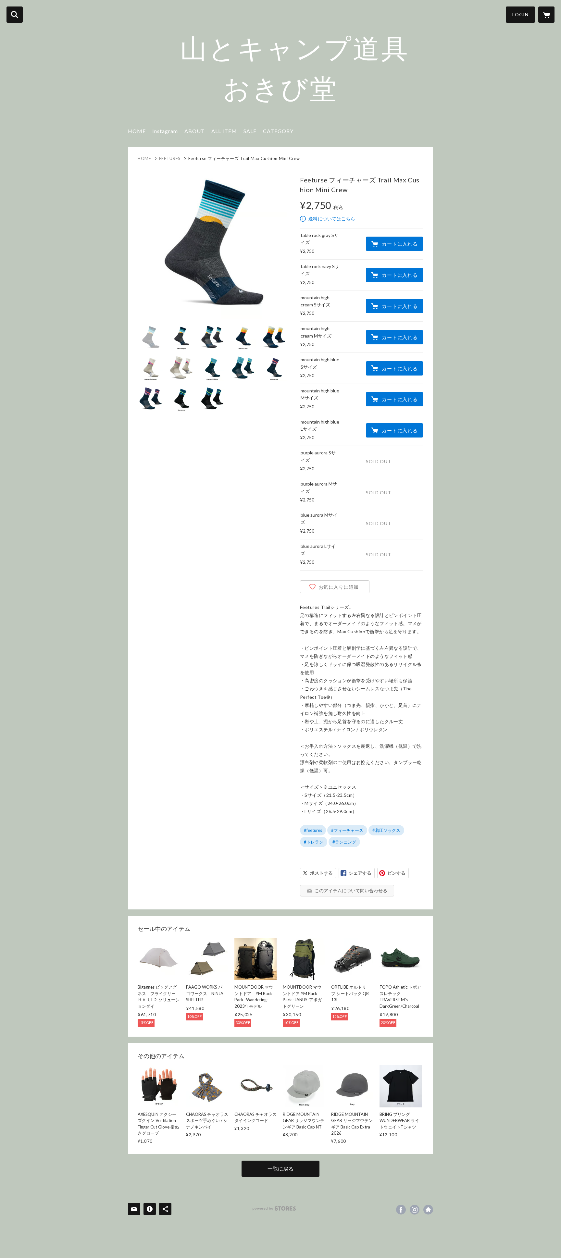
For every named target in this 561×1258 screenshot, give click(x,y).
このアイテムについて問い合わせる (351, 890)
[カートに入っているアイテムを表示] (546, 14)
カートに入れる (400, 244)
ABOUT (194, 131)
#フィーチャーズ (347, 830)
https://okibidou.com (428, 1210)
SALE (249, 131)
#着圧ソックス (386, 830)
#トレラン (313, 842)
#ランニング (344, 842)
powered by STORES (274, 1208)
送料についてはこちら (331, 218)
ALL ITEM (224, 131)
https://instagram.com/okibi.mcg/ (414, 1210)
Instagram (165, 131)
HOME (137, 131)
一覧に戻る (280, 1169)
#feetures (313, 830)
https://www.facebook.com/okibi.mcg (401, 1210)
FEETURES (170, 158)
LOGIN (520, 14)
